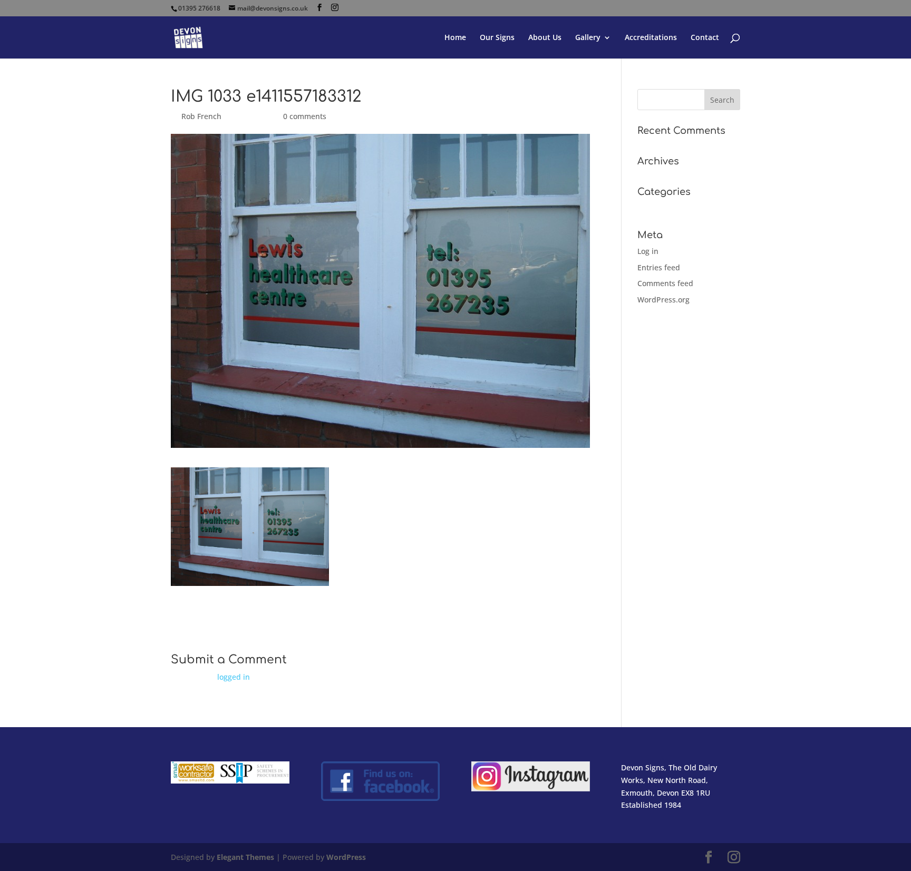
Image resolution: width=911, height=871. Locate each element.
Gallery (587, 38)
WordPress (346, 857)
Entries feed (658, 267)
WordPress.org (663, 300)
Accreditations (651, 38)
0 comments (304, 116)
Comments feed (665, 283)
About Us (544, 38)
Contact (705, 38)
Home (455, 38)
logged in (233, 677)
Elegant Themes (245, 857)
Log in (647, 251)
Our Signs (497, 38)
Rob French (201, 116)
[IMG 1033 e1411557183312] (250, 579)
